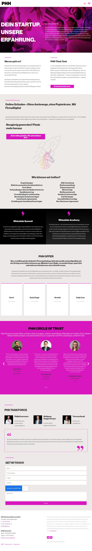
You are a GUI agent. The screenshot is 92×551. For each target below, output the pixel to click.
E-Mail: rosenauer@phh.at (8, 538)
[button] (84, 3)
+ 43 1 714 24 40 (6, 521)
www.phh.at (53, 531)
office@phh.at (5, 526)
